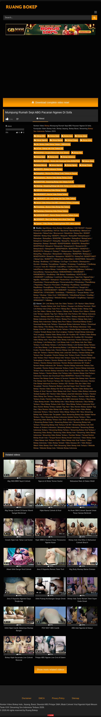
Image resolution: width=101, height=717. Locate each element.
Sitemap (75, 698)
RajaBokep (38, 287)
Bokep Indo (68, 136)
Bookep (36, 262)
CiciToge (64, 262)
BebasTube (47, 233)
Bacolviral (64, 231)
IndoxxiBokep (62, 269)
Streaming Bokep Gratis (43, 422)
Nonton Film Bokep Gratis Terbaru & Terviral (51, 378)
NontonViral (64, 280)
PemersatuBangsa (51, 282)
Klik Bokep (61, 274)
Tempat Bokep (83, 292)
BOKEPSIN (77, 254)
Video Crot (52, 295)
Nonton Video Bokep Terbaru (66, 396)
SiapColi (80, 290)
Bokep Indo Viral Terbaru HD (70, 314)
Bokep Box (78, 233)
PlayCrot (47, 285)
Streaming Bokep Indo (63, 422)
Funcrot (37, 267)
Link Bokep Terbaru (48, 345)
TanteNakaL (59, 292)
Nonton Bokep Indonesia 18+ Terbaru (48, 365)
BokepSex (67, 254)
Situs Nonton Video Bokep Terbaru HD (64, 412)
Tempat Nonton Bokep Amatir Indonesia (64, 438)
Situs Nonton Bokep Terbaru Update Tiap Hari (51, 407)
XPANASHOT (39, 300)
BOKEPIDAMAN (64, 243)
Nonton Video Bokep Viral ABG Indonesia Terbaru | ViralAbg (57, 203)
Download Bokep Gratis (82, 322)
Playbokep (38, 285)
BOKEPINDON (61, 249)
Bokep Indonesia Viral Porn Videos (47, 319)
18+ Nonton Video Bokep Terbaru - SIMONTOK (53, 144)
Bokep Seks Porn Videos (62, 322)
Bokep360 (73, 236)
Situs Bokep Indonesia (74, 402)
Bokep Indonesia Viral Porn (82, 316)
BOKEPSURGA (39, 256)
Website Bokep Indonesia (67, 448)
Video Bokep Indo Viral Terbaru (73, 440)
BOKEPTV (49, 259)
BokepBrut (76, 238)
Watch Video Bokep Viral (43, 445)
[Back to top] (93, 709)
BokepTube (38, 259)
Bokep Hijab (54, 136)
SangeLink (83, 287)
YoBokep (48, 300)
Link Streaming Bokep (57, 347)
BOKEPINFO (74, 249)
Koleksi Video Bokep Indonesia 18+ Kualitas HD (65, 337)
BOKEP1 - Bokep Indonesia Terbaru (49, 169)
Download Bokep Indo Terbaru (45, 324)
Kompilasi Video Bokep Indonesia (62, 340)
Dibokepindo (84, 262)
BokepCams (86, 238)
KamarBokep (39, 272)
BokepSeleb (57, 254)
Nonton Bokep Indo (47, 350)
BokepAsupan (83, 236)
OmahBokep (76, 280)
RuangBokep (48, 287)
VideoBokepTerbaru (77, 295)
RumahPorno (73, 287)
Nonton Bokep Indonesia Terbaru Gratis (58, 368)
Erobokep (72, 264)
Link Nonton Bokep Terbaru (84, 345)
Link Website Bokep (75, 347)
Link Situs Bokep (40, 347)
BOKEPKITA (38, 251)
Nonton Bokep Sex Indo (79, 371)
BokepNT (86, 251)
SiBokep (88, 290)
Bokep (47, 126)
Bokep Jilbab (82, 136)
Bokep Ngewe (57, 140)
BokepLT (56, 251)
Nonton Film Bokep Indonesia (76, 381)
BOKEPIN (75, 243)
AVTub (56, 231)
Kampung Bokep (51, 272)
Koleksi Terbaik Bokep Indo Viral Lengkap (50, 332)
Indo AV (45, 267)
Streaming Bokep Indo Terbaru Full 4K (56, 425)
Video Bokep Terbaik (56, 443)
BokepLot (48, 251)
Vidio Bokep (86, 443)
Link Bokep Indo (63, 342)
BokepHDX (84, 241)
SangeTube (38, 290)
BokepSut (50, 256)
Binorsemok (58, 233)
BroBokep (45, 262)
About (41, 118)
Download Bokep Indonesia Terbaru (72, 324)
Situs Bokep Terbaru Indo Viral (53, 404)
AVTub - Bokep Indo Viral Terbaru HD (49, 148)
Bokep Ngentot (42, 140)
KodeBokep (70, 274)
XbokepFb (72, 298)
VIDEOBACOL (62, 295)
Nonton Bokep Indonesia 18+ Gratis (76, 363)
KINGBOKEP (79, 272)
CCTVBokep (55, 262)
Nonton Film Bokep (82, 376)
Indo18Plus (61, 267)
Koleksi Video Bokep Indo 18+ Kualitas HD (62, 334)
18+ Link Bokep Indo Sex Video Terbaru (57, 304)
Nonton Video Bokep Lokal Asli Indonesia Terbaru (69, 394)
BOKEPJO (84, 249)
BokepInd (49, 246)
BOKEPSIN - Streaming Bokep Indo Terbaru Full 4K (54, 182)
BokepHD (74, 241)
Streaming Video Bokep (43, 432)
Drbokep (44, 264)
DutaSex (63, 264)
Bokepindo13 (69, 246)
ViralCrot (37, 298)
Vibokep (43, 295)
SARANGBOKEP (50, 290)
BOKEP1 (55, 236)
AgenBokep (46, 228)
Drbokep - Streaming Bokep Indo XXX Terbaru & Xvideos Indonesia (60, 186)
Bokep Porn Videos (69, 319)
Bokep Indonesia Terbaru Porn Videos (56, 316)
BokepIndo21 (39, 249)
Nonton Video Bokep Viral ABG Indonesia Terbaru (65, 399)
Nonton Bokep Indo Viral (61, 360)
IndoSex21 (84, 267)
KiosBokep (51, 274)
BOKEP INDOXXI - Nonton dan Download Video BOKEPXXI (57, 161)
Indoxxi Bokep (49, 269)
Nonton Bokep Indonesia (50, 363)
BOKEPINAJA (39, 246)
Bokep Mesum (41, 165)
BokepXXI (90, 259)
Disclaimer (26, 698)
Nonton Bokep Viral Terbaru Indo (59, 373)
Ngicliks (36, 280)
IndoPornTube (72, 267)
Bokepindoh (50, 249)
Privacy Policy (58, 698)
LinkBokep (49, 277)
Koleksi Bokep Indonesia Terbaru (82, 329)
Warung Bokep (47, 298)
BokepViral (58, 259)
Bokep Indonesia (69, 157)
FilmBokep (91, 264)
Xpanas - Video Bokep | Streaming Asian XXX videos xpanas (58, 223)
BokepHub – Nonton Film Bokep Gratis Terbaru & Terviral (56, 173)
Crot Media (73, 262)
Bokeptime (60, 256)
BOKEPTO (69, 256)
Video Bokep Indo (88, 438)
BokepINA (85, 243)
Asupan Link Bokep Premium (79, 306)
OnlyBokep (86, 280)
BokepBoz (67, 238)
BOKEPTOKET (90, 256)
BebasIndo (38, 233)
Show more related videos (50, 669)
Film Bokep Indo (61, 327)
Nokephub (55, 280)
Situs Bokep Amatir (41, 402)
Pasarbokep (38, 282)
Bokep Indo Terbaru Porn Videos (76, 311)
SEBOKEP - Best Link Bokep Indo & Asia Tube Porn (55, 219)
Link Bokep (38, 342)
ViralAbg (90, 295)
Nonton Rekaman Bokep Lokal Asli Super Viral (61, 386)
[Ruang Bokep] (50, 7)
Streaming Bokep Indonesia (68, 427)
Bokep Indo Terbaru (54, 311)
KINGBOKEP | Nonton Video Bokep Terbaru (52, 194)
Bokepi (45, 243)
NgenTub (78, 277)
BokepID (53, 243)
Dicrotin (36, 264)
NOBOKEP (45, 280)
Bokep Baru (66, 309)
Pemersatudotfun (67, 282)
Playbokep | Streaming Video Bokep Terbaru (52, 211)
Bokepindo (58, 246)
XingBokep (81, 298)
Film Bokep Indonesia (77, 327)
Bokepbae (37, 238)
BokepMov (77, 251)
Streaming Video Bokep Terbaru (55, 435)
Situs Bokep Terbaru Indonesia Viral (80, 404)
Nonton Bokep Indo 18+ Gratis (68, 350)
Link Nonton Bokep (65, 345)
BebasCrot (86, 231)
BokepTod (79, 256)
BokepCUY (47, 241)
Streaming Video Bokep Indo (64, 432)
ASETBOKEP (79, 228)
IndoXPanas (38, 269)
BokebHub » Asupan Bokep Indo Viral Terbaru (52, 153)
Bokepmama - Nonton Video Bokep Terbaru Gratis (54, 177)
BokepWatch (69, 259)
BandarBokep (75, 231)
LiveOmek (58, 277)
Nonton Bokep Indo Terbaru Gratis (66, 355)
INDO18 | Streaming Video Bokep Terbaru (51, 190)
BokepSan (47, 254)
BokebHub (68, 233)
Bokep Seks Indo (85, 319)
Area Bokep (57, 228)
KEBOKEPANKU (65, 272)
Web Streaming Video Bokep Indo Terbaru (70, 445)
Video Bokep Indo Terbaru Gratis (47, 440)
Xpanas (90, 298)
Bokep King (46, 236)
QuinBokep (85, 285)
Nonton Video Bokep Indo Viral (58, 391)
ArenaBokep (68, 228)
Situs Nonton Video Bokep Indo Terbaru (53, 409)
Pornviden (56, 285)
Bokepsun (87, 254)
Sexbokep (72, 290)
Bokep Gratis (77, 309)
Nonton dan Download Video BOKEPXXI (58, 376)
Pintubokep (79, 282)
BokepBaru (47, 238)
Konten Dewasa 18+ (84, 340)
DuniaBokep (54, 264)
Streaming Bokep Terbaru (59, 430)
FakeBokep (81, 264)
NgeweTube (88, 277)
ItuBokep (88, 269)
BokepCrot (38, 241)
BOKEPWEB (80, 259)
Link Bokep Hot (49, 342)
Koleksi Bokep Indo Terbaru (57, 329)
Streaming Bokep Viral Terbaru (82, 430)
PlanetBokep (90, 282)
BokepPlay (38, 254)
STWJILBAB (49, 292)
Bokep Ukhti (87, 140)
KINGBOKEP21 (39, 274)
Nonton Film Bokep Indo (78, 378)
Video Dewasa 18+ (73, 443)
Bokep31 (64, 236)
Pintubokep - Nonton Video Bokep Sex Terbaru (52, 207)
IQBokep (80, 269)
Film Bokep (49, 327)
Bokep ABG (41, 136)
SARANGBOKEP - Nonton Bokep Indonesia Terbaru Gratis (57, 215)
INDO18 (52, 267)
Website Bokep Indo (48, 448)
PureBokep (75, 285)
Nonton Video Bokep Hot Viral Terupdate (55, 389)
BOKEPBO (57, 238)
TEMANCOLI (71, 292)
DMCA (42, 698)
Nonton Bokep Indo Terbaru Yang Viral (64, 358)
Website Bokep (60, 298)
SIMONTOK (38, 292)
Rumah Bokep (60, 287)
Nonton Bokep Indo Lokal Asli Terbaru (63, 353)
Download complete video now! (52, 102)
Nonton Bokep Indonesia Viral (56, 371)
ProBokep (65, 285)
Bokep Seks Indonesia (42, 322)
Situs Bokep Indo (57, 402)
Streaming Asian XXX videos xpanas (81, 420)
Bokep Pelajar (72, 140)
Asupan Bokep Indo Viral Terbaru (54, 306)
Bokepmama (66, 251)
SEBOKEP (62, 290)
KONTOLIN (81, 274)
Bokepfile (56, 241)
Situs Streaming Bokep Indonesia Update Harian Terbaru (63, 417)
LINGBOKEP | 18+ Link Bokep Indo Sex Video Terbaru (55, 198)
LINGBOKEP (38, 277)
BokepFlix (65, 241)
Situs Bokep (90, 399)
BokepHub (38, 243)
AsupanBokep (47, 231)
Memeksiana (69, 277)
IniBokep (72, 269)
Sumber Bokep (75, 435)
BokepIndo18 (81, 246)
